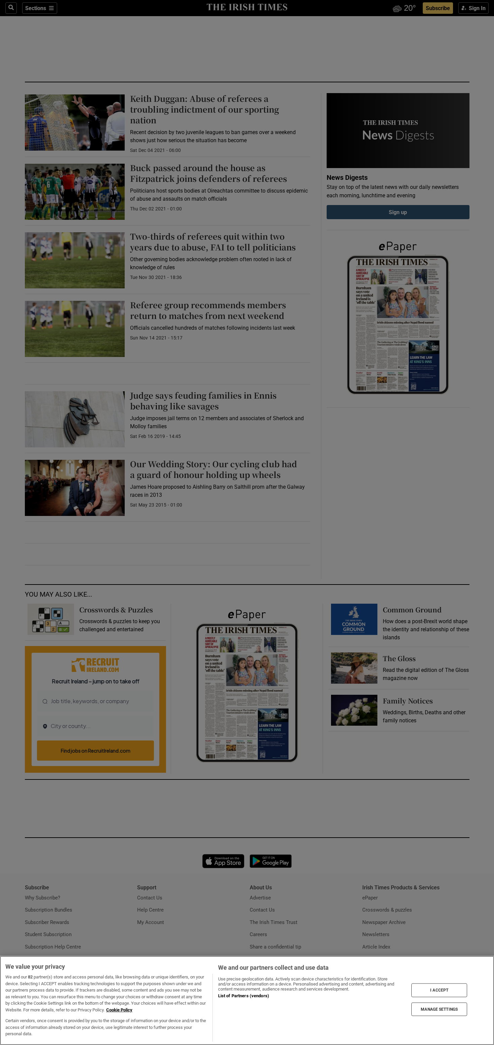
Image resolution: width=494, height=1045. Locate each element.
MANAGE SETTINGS (439, 1009)
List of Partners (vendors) (243, 995)
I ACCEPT (439, 990)
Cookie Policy (119, 1009)
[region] (247, 1000)
